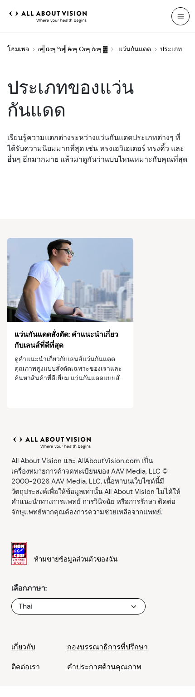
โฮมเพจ (18, 49)
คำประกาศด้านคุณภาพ (104, 667)
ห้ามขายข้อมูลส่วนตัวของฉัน (75, 559)
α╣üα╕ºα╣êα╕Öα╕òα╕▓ (72, 49)
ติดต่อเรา (25, 667)
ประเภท (171, 49)
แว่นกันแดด (134, 49)
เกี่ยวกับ (23, 647)
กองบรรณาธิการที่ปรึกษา (107, 647)
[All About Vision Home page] (48, 15)
